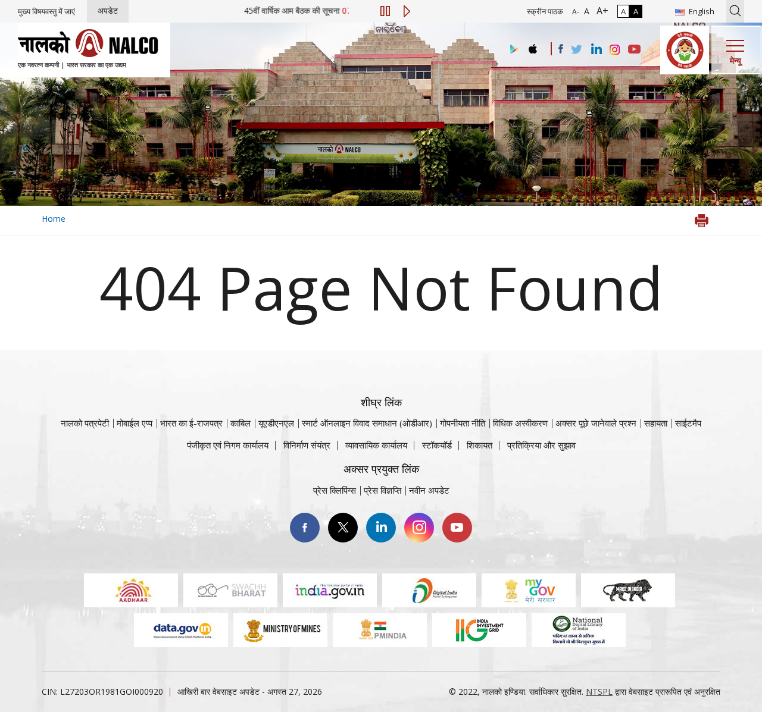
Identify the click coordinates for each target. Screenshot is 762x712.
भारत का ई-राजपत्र (191, 423)
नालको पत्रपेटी (85, 423)
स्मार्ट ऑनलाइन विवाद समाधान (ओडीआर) (367, 423)
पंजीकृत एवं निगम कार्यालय (227, 445)
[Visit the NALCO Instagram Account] (615, 50)
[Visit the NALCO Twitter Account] (576, 50)
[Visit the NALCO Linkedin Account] (595, 49)
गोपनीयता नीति (462, 423)
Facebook (305, 527)
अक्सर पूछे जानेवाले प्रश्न (595, 423)
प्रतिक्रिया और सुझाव (541, 445)
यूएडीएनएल (276, 423)
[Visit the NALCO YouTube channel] (634, 50)
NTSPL (599, 691)
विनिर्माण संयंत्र (306, 445)
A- (575, 12)
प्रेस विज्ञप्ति (382, 490)
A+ (600, 10)
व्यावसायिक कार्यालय (376, 445)
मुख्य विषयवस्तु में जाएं (46, 11)
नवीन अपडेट (429, 490)
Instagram (419, 527)
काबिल (240, 423)
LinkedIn (381, 527)
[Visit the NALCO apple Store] (532, 46)
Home (53, 218)
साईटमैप (688, 423)
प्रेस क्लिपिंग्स (334, 490)
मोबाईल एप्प (134, 423)
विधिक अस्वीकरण (520, 423)
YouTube (457, 527)
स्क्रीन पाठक (545, 11)
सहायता (655, 423)
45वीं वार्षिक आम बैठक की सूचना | (320, 10)
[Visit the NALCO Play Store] (512, 49)
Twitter (343, 527)
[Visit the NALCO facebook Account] (561, 48)
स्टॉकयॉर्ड (437, 445)
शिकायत (479, 445)
